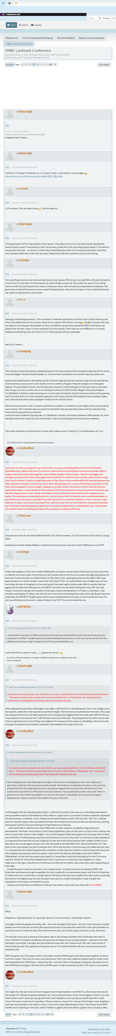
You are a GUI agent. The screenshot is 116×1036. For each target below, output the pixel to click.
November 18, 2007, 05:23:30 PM (24, 530)
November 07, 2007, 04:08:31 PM (24, 167)
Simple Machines (32, 1031)
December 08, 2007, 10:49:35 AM (24, 680)
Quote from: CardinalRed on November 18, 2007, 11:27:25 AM (31, 687)
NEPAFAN (25, 606)
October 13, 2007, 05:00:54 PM (17, 131)
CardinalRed (26, 448)
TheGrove (25, 515)
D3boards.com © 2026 (99, 1029)
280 (50, 64)
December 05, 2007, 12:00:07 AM (24, 566)
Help (84, 1032)
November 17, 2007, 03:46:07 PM (24, 313)
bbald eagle (25, 111)
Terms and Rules (94, 1032)
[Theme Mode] (16, 3)
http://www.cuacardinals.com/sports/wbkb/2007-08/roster (34, 176)
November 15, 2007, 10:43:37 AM (24, 238)
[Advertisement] (58, 88)
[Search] (100, 18)
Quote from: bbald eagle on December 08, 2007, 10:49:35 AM (30, 752)
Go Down (9, 64)
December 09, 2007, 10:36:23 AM (24, 906)
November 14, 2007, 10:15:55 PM (24, 203)
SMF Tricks (21, 1028)
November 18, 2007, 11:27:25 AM (24, 462)
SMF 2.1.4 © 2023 (14, 1031)
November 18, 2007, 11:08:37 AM (24, 365)
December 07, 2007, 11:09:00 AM (24, 621)
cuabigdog (25, 351)
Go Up (8, 1014)
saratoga (24, 260)
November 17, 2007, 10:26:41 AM (24, 274)
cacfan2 (23, 188)
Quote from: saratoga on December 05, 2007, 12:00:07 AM (29, 628)
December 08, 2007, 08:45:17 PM (24, 745)
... (45, 64)
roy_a (22, 299)
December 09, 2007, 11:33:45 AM (24, 986)
